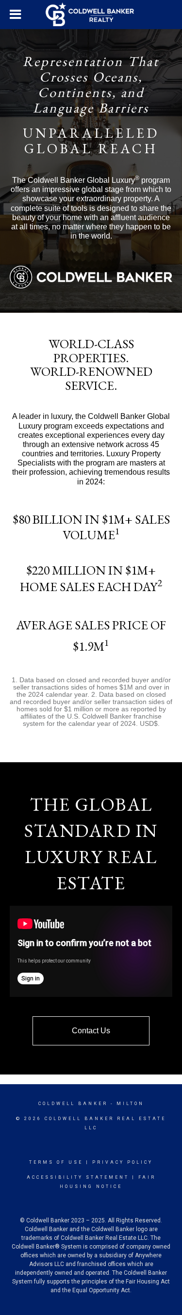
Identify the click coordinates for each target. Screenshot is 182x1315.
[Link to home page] (91, 14)
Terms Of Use (56, 1162)
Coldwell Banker (73, 1103)
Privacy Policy (122, 1162)
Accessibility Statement (78, 1177)
